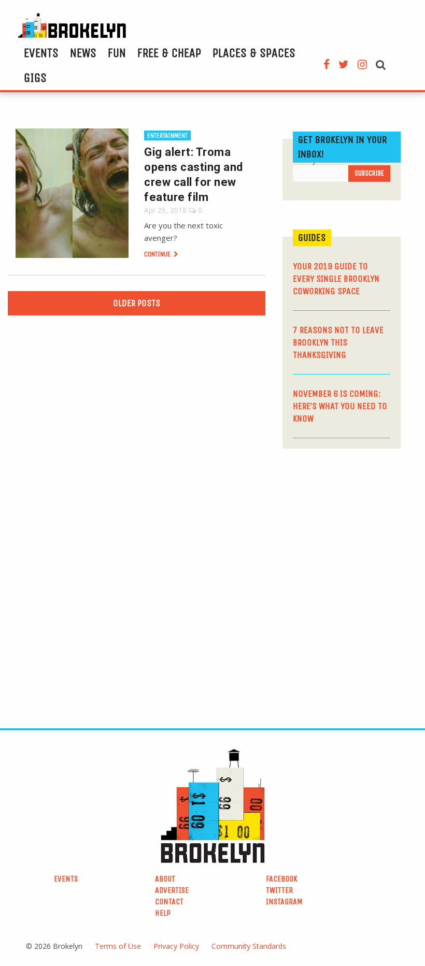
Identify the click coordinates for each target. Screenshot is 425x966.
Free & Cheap (169, 53)
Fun (117, 53)
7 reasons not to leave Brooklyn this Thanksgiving (338, 342)
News (83, 53)
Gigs (35, 77)
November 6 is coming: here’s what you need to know (340, 406)
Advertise (172, 890)
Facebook (282, 879)
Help (163, 913)
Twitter (279, 890)
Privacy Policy (176, 946)
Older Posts (136, 303)
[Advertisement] (353, 529)
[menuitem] (41, 52)
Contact (169, 901)
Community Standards (248, 946)
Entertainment (167, 135)
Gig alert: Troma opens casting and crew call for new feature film (193, 175)
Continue (158, 254)
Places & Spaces (253, 53)
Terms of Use (118, 946)
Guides (312, 237)
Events (41, 53)
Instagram (284, 901)
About (165, 879)
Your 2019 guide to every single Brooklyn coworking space (336, 279)
